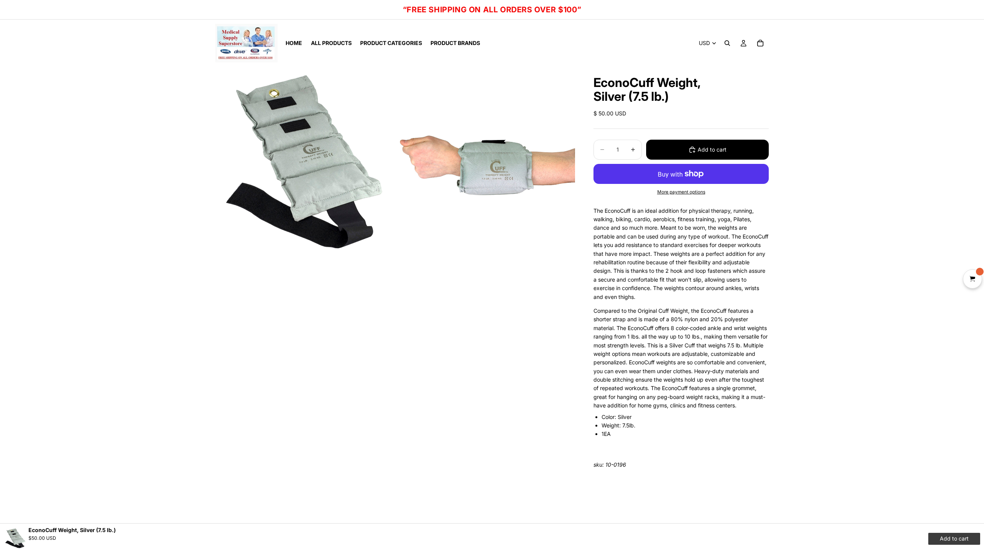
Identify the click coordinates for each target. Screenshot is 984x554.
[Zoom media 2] (485, 167)
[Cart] (760, 43)
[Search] (727, 43)
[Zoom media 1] (304, 167)
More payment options (681, 192)
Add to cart (712, 149)
